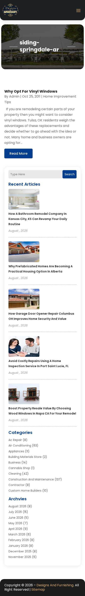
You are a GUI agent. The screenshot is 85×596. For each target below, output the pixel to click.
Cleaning (14, 474)
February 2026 (18, 540)
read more (18, 153)
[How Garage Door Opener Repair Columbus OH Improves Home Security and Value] (23, 300)
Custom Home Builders (24, 491)
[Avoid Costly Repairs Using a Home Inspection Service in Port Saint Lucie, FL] (23, 347)
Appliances (16, 451)
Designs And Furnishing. (55, 585)
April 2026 (15, 529)
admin (14, 96)
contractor (16, 485)
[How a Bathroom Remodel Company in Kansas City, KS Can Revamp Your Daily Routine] (23, 200)
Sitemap (38, 589)
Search (70, 174)
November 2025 (19, 557)
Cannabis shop (19, 468)
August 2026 (17, 506)
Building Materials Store (25, 457)
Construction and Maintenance (31, 479)
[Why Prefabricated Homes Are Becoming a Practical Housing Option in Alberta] (23, 252)
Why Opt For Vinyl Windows (30, 91)
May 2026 (15, 523)
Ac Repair (15, 440)
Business (14, 462)
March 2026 (16, 534)
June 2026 (15, 518)
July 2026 (15, 512)
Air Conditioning (19, 445)
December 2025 (20, 551)
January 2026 (18, 546)
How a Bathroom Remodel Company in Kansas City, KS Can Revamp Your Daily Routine (37, 219)
